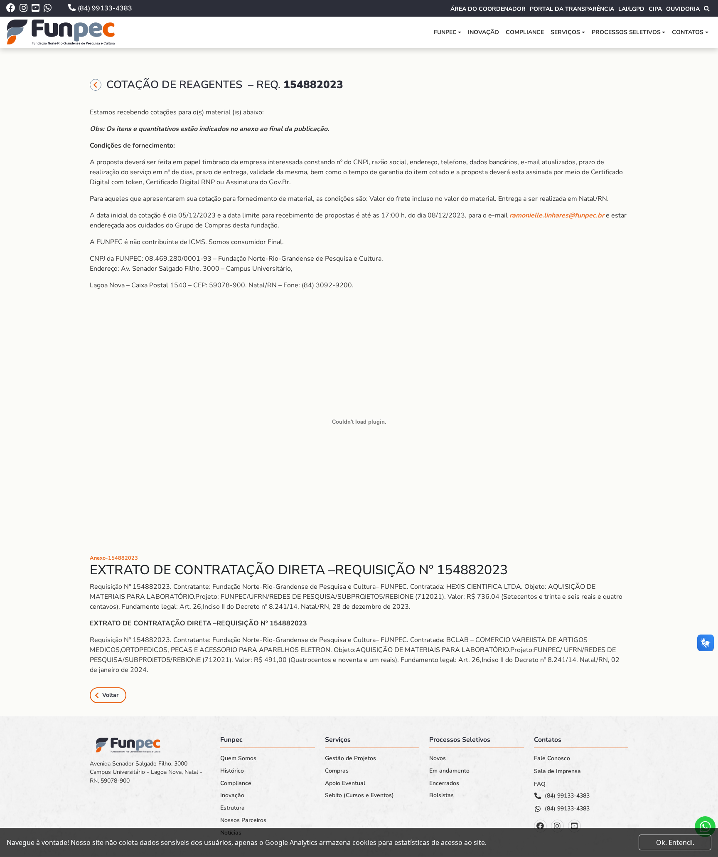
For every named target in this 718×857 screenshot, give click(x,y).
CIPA (655, 9)
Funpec (445, 32)
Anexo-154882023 (114, 558)
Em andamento (449, 771)
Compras (337, 771)
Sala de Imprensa (557, 771)
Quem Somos (238, 758)
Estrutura (232, 808)
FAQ (540, 784)
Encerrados (444, 783)
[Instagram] (557, 826)
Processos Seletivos (626, 32)
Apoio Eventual (345, 783)
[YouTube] (574, 826)
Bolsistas (441, 795)
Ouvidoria (683, 9)
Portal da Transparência (572, 9)
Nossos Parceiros (243, 820)
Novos (437, 758)
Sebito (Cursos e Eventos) (359, 795)
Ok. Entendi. (675, 842)
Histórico (232, 771)
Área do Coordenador (488, 9)
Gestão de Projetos (350, 758)
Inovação (483, 32)
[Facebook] (540, 826)
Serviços (565, 32)
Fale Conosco (552, 758)
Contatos (687, 32)
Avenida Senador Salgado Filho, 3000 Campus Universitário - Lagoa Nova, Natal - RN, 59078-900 (146, 772)
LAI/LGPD (631, 9)
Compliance (525, 32)
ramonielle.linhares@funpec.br (556, 215)
